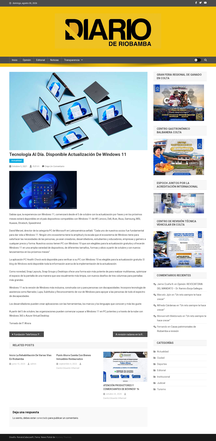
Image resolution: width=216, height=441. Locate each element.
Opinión (27, 60)
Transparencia (71, 60)
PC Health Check (32, 259)
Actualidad (16, 160)
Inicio (14, 60)
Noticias (54, 60)
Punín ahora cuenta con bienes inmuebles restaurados (73, 357)
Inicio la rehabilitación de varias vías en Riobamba (30, 357)
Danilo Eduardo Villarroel (67, 368)
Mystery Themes (63, 437)
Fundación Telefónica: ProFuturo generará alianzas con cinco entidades (29, 334)
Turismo (161, 389)
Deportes (162, 364)
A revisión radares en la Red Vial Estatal (131, 334)
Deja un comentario (54, 166)
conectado (42, 418)
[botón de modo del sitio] (197, 60)
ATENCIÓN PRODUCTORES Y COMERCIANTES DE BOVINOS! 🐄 (121, 387)
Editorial (40, 60)
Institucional (163, 376)
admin (36, 166)
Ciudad (161, 357)
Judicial (161, 383)
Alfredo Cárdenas (166, 305)
